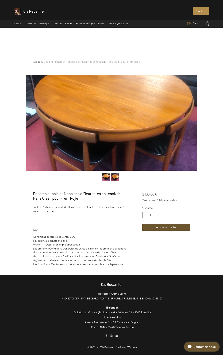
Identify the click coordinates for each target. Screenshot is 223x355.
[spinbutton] (150, 215)
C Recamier (34, 11)
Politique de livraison (167, 200)
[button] (201, 11)
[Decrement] (145, 215)
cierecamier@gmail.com (112, 293)
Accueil (37, 61)
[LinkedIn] (116, 336)
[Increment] (155, 215)
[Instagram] (111, 336)
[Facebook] (106, 336)
